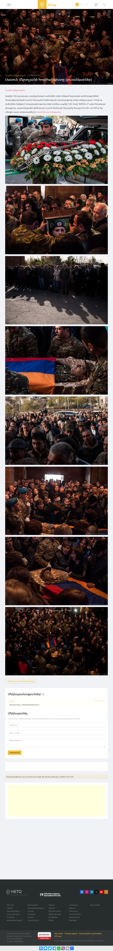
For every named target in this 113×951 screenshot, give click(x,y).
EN (87, 4)
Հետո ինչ (10, 905)
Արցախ (51, 905)
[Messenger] (45, 948)
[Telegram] (54, 948)
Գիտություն (73, 911)
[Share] (72, 948)
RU (82, 4)
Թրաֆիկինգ (53, 917)
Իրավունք (11, 917)
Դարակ (10, 908)
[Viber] (63, 948)
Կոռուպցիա (73, 905)
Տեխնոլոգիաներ (54, 914)
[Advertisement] (56, 800)
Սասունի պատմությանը (48, 112)
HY (77, 4)
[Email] (67, 948)
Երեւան (72, 908)
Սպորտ (30, 917)
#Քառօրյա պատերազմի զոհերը (21, 681)
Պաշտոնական (33, 920)
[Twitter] (50, 948)
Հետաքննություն (13, 911)
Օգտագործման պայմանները (90, 933)
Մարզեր (31, 911)
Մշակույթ (31, 914)
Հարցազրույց (74, 917)
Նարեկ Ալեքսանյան (15, 90)
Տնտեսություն (33, 905)
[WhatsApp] (58, 948)
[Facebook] (41, 948)
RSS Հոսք (58, 936)
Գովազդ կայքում (71, 933)
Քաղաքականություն (15, 920)
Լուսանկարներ (75, 914)
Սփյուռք (51, 908)
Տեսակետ (73, 920)
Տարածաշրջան (54, 911)
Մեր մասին (59, 933)
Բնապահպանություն (36, 908)
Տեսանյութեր (95, 905)
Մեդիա (51, 920)
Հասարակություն (13, 914)
